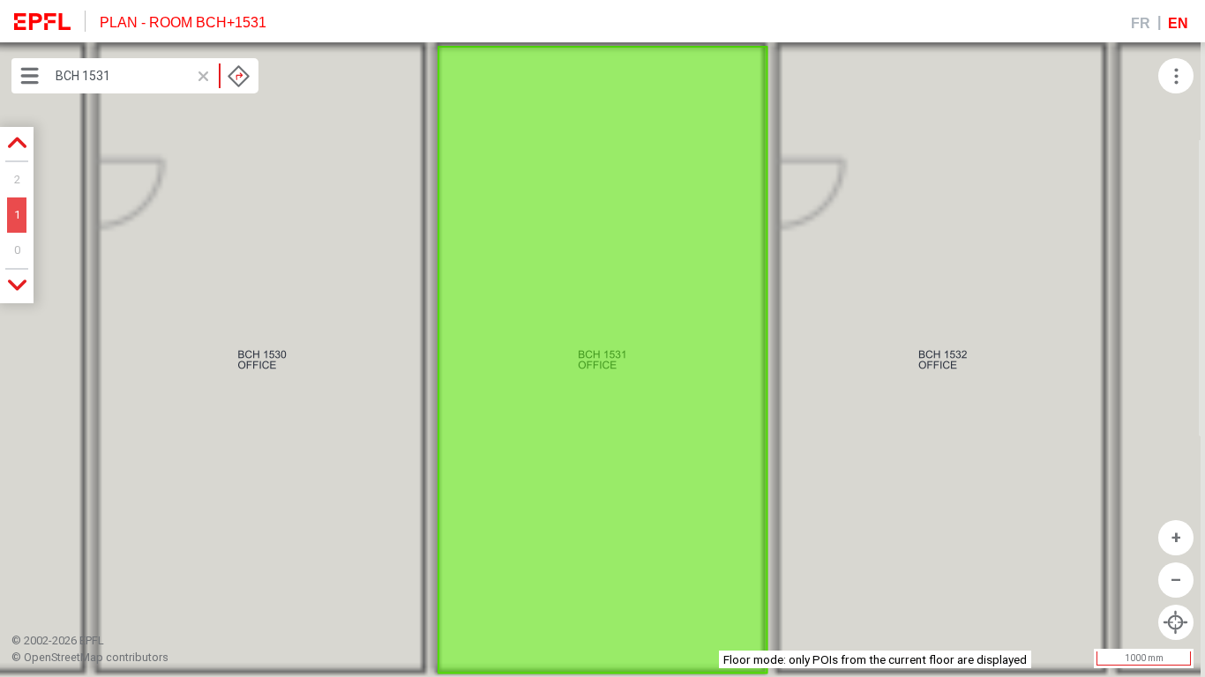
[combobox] (153, 75)
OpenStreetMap (63, 657)
